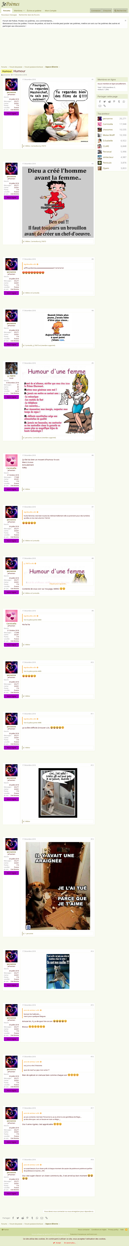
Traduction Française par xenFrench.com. (83, 1234)
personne (6, 75)
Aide (122, 1229)
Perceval (107, 151)
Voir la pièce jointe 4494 (32, 620)
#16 (92, 1057)
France (16, 108)
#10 (92, 662)
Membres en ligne (107, 79)
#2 (93, 164)
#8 (93, 558)
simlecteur (108, 157)
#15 (92, 1005)
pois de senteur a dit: (31, 1010)
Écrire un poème (34, 10)
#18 (92, 1160)
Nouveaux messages (9, 15)
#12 (92, 765)
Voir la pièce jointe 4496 (32, 722)
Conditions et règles (98, 1229)
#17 (92, 1108)
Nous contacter (84, 1229)
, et (35, 146)
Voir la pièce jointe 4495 (32, 671)
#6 (93, 455)
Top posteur (103, 113)
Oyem (106, 168)
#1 (93, 79)
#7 (93, 507)
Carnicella (11, 468)
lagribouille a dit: (30, 264)
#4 (93, 310)
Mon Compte (50, 10)
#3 (93, 259)
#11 (92, 714)
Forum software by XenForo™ (50, 1234)
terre (17, 391)
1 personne (29, 933)
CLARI (106, 146)
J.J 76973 (11, 376)
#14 (92, 951)
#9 (93, 611)
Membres (18, 10)
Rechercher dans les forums (29, 15)
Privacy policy (113, 1229)
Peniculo (107, 162)
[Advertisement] (65, 47)
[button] (24, 10)
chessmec (108, 129)
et (32, 293)
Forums (6, 10)
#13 (92, 839)
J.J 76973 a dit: (29, 563)
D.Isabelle (108, 140)
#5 (93, 363)
